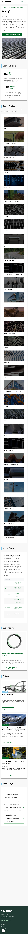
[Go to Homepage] (6, 2)
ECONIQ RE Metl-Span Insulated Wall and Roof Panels (18, 595)
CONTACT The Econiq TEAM (13, 34)
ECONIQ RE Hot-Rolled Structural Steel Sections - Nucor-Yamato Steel (18, 614)
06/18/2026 (7, 607)
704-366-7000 (4, 918)
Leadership (3, 928)
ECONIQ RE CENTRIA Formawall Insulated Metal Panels (18, 607)
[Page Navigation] (3, 930)
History (2, 926)
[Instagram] (4, 920)
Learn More (9, 709)
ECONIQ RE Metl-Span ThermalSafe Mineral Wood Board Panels (18, 601)
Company (3, 924)
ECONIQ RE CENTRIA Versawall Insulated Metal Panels (17, 588)
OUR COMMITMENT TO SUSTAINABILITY (11, 668)
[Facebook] (7, 920)
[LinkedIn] (2, 920)
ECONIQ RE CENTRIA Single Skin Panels (17, 583)
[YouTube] (9, 920)
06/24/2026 (7, 583)
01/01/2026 (7, 614)
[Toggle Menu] (25, 1)
